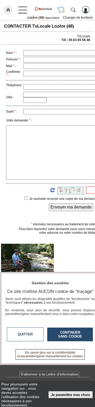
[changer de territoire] (61, 10)
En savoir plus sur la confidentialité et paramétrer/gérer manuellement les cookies (50, 354)
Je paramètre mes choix (70, 395)
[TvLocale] (43, 8)
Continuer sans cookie (70, 334)
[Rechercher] (73, 10)
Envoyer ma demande (71, 207)
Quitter (25, 334)
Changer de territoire (78, 17)
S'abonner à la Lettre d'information (49, 374)
